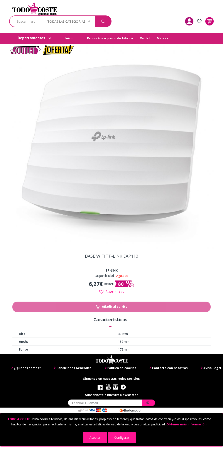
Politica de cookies (121, 368)
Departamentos (31, 37)
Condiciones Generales (73, 368)
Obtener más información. (186, 424)
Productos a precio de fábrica (110, 38)
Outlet (145, 38)
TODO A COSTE (18, 419)
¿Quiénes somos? (27, 368)
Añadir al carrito (114, 306)
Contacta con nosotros (170, 368)
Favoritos (114, 292)
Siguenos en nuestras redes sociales (111, 379)
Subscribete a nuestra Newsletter (111, 395)
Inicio (69, 38)
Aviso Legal (212, 368)
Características (110, 320)
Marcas (162, 38)
